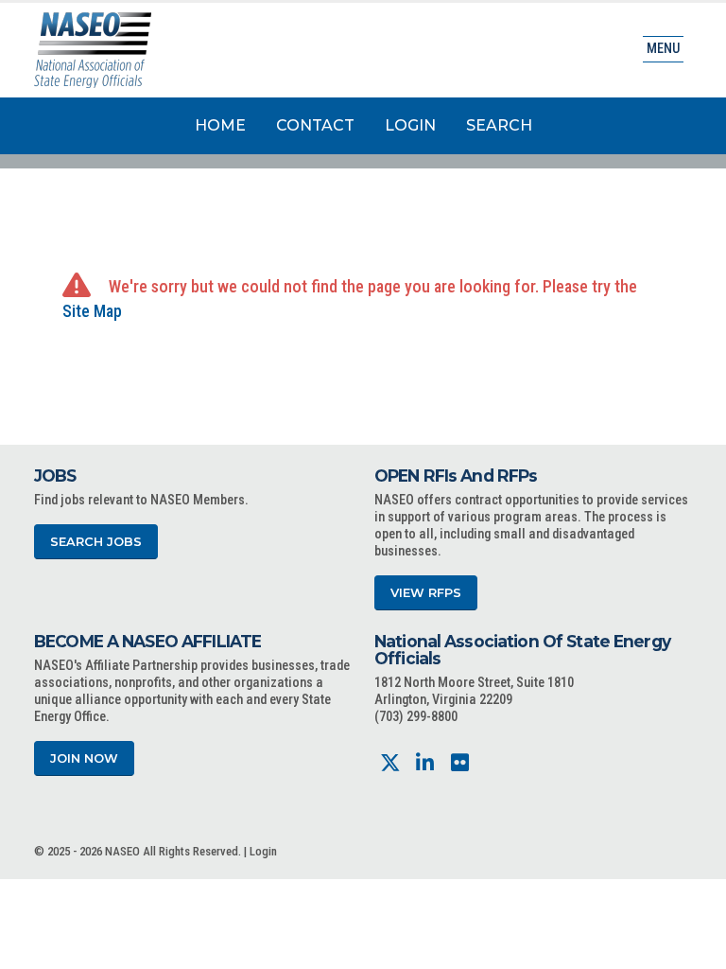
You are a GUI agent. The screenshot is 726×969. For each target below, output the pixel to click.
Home (220, 125)
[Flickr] (459, 763)
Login (410, 125)
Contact (315, 125)
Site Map (92, 311)
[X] (390, 763)
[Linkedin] (425, 763)
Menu (663, 49)
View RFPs (425, 593)
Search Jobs (96, 542)
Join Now (84, 758)
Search (499, 125)
